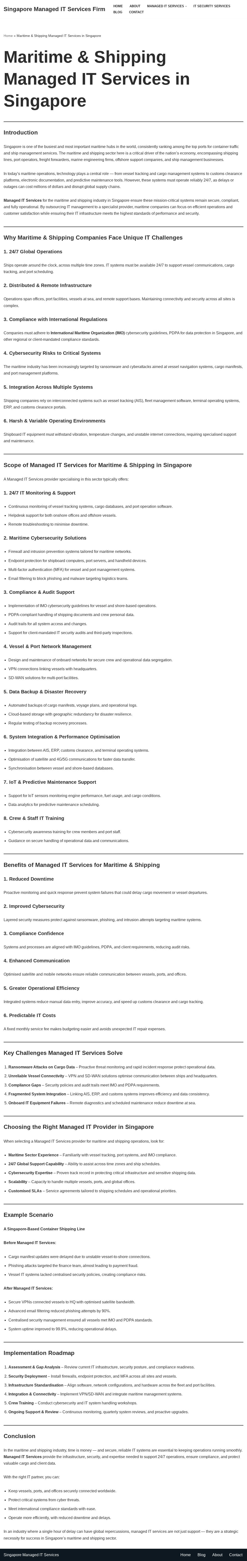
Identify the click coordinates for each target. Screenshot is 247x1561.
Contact (136, 12)
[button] (186, 6)
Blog (117, 12)
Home (118, 6)
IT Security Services (211, 6)
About (135, 6)
